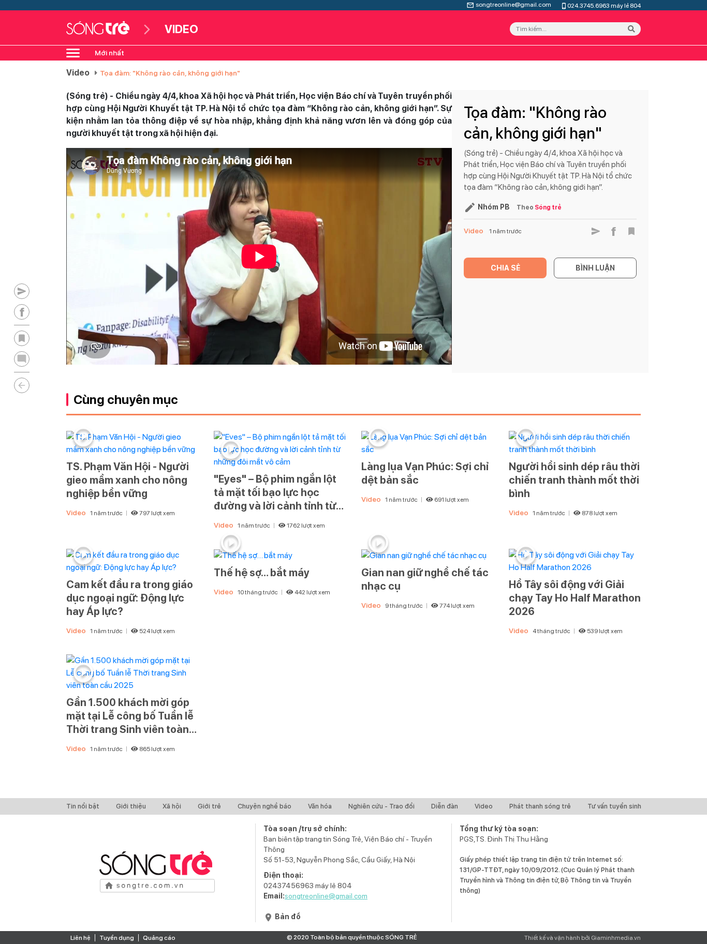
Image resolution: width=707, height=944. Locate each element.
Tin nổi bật (82, 806)
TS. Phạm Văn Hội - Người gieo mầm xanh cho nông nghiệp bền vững (127, 480)
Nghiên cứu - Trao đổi (381, 806)
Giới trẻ (209, 806)
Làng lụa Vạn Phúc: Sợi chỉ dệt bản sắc (425, 473)
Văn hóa (320, 806)
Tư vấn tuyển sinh (614, 806)
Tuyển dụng (116, 937)
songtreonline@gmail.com (513, 3)
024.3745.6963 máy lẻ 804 (604, 5)
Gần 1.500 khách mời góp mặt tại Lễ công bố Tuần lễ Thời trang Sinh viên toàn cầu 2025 (130, 716)
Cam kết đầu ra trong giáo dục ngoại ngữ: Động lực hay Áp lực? (129, 598)
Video (78, 73)
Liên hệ (80, 937)
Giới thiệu (131, 806)
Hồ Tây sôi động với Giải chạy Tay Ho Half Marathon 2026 (575, 598)
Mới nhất (109, 53)
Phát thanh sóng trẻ (540, 806)
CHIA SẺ (505, 268)
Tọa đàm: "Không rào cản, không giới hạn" (170, 73)
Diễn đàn (444, 806)
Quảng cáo (159, 937)
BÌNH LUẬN (595, 268)
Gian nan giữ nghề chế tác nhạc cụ (425, 579)
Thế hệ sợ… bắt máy (262, 572)
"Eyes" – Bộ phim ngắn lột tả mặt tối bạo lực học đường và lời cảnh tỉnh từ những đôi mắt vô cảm (275, 493)
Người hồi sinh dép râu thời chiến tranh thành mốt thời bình (574, 480)
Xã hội (172, 806)
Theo (539, 207)
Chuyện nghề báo (264, 806)
